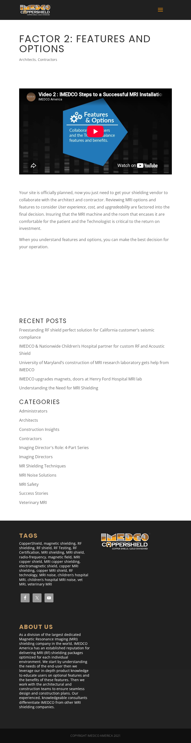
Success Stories (33, 493)
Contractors (47, 59)
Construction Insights (39, 429)
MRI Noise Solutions (37, 475)
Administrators (33, 411)
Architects (27, 59)
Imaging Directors (36, 456)
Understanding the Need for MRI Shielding (58, 388)
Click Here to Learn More (53, 271)
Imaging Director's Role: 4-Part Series (54, 447)
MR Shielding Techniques (42, 466)
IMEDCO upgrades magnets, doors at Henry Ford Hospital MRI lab (80, 379)
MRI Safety (29, 484)
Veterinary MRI (33, 502)
